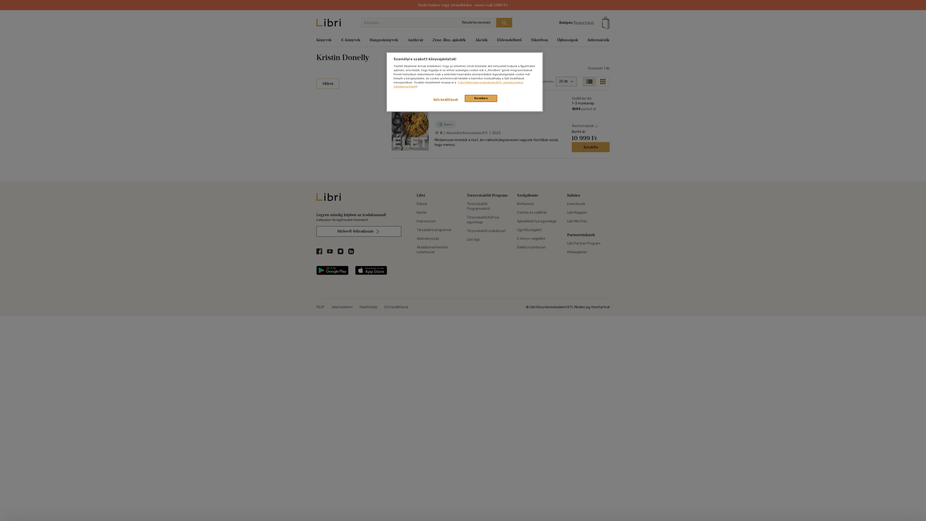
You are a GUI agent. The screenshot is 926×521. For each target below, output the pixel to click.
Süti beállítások (445, 99)
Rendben (481, 98)
